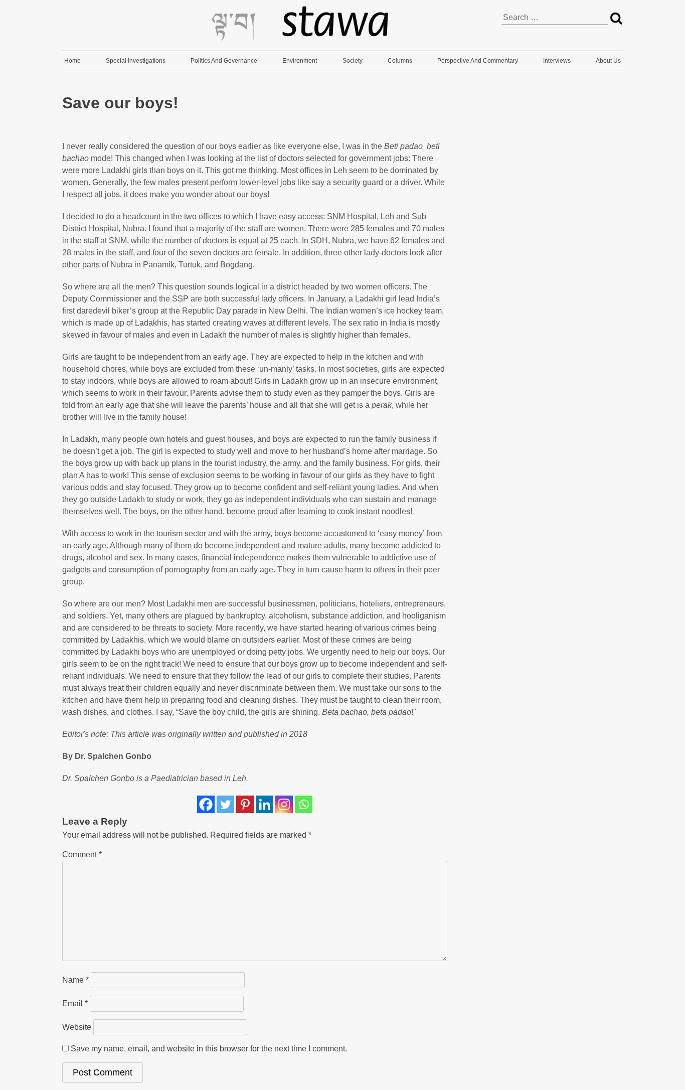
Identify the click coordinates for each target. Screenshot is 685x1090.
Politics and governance (224, 60)
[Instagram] (284, 804)
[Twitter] (225, 804)
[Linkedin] (264, 804)
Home (72, 60)
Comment (82, 854)
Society (352, 60)
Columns (400, 60)
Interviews (557, 60)
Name (75, 980)
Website (76, 1027)
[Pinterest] (245, 804)
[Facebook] (206, 804)
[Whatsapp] (303, 804)
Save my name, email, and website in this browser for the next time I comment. (209, 1048)
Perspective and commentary (477, 60)
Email (75, 1003)
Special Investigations (135, 60)
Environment (299, 60)
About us (608, 60)
